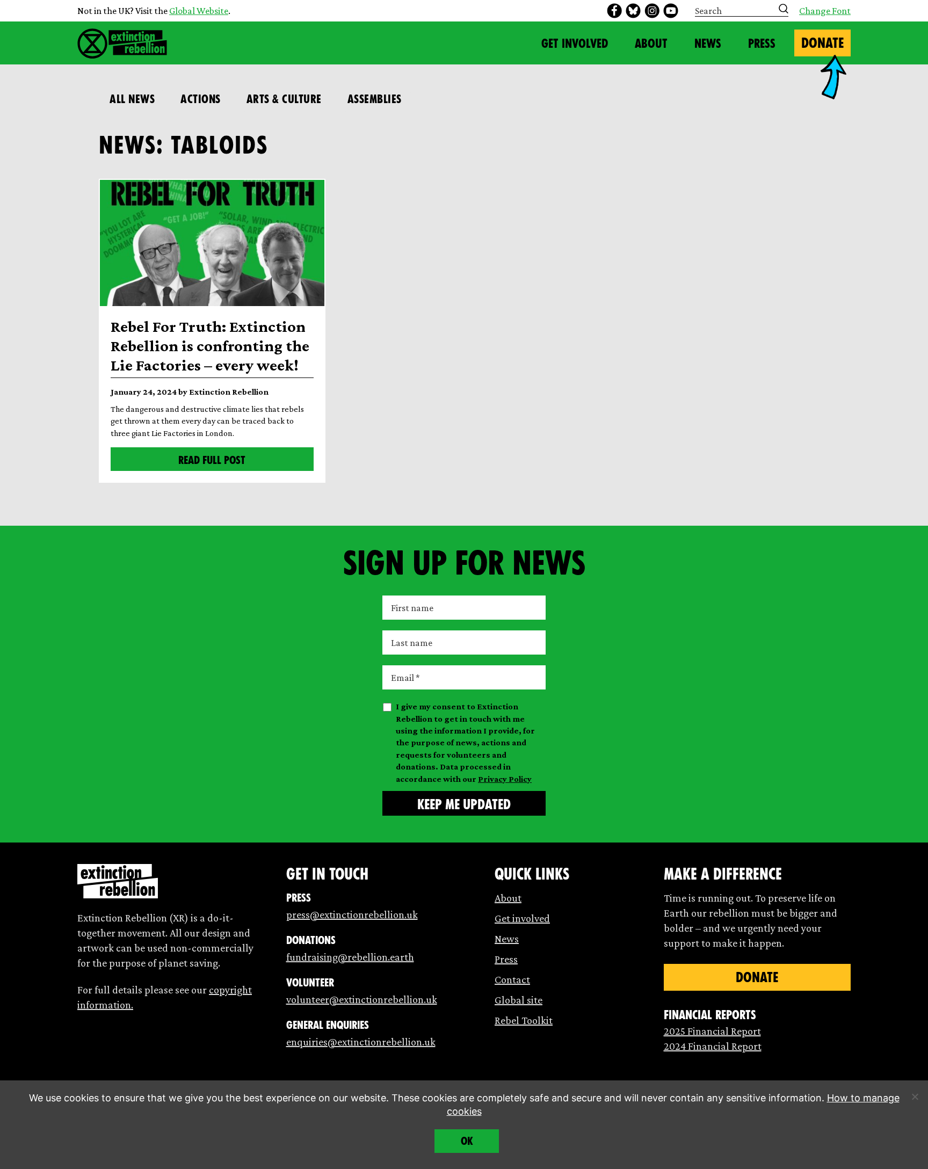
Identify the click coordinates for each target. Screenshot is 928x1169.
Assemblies (374, 99)
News (707, 43)
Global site (518, 1000)
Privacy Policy (505, 778)
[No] (914, 1096)
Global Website (198, 10)
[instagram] (652, 11)
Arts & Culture (284, 99)
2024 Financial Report (713, 1046)
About (651, 43)
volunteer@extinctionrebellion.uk (361, 999)
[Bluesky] (633, 11)
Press (761, 43)
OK (467, 1141)
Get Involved (574, 43)
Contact (512, 979)
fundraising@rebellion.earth (350, 957)
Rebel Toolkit (524, 1020)
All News (132, 99)
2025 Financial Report (712, 1031)
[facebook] (614, 11)
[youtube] (671, 11)
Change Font (825, 11)
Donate (822, 43)
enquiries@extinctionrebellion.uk (361, 1042)
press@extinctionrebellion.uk (352, 914)
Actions (200, 99)
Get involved (522, 918)
